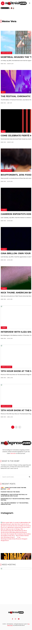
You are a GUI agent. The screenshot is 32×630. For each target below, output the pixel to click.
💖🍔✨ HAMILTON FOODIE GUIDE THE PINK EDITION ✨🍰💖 (13, 488)
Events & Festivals (6, 53)
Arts (3, 92)
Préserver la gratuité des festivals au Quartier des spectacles (14, 495)
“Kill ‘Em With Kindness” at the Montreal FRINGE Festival (15, 503)
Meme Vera (3, 63)
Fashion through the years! (10, 492)
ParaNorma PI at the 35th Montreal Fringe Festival (15, 499)
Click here (13, 453)
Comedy (4, 209)
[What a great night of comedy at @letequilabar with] (16, 537)
